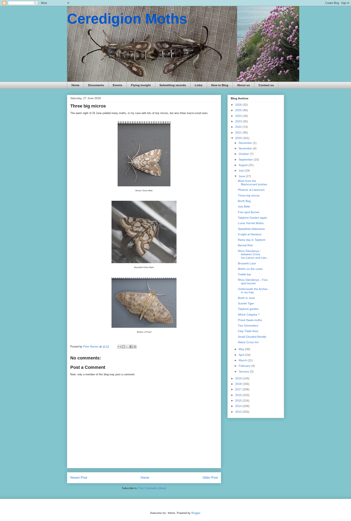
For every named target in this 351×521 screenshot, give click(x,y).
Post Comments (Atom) (152, 488)
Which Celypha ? (249, 314)
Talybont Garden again (252, 217)
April (242, 354)
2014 (239, 406)
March (243, 360)
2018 (239, 383)
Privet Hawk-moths (250, 320)
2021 (239, 132)
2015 (239, 400)
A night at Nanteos (249, 234)
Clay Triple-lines (248, 331)
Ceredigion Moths (127, 19)
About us (243, 85)
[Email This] (119, 347)
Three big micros (249, 195)
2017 (239, 389)
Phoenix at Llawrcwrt (251, 189)
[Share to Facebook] (131, 347)
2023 (239, 121)
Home (75, 85)
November (246, 148)
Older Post (210, 477)
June (242, 176)
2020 (239, 138)
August (243, 165)
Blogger (195, 512)
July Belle (244, 206)
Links (199, 85)
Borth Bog (244, 201)
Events (117, 85)
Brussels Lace (247, 263)
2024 (239, 115)
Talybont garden (248, 308)
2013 (239, 411)
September (246, 159)
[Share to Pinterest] (135, 347)
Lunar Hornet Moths (251, 223)
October (244, 153)
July (242, 170)
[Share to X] (127, 347)
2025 (239, 110)
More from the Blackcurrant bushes (252, 182)
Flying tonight (141, 85)
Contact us (266, 85)
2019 (239, 378)
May (242, 349)
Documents (96, 85)
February (245, 365)
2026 (239, 104)
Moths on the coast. (250, 268)
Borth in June (246, 298)
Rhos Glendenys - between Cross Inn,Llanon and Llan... (253, 254)
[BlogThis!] (123, 347)
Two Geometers (248, 325)
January (244, 371)
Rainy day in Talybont (251, 239)
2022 (239, 126)
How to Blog (219, 85)
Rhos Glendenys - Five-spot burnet (253, 281)
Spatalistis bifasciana (251, 228)
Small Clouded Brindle (252, 336)
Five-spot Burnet (248, 212)
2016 (239, 395)
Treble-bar (244, 274)
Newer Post (78, 477)
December (246, 142)
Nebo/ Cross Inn (248, 342)
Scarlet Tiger (246, 303)
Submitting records (172, 85)
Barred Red (245, 245)
